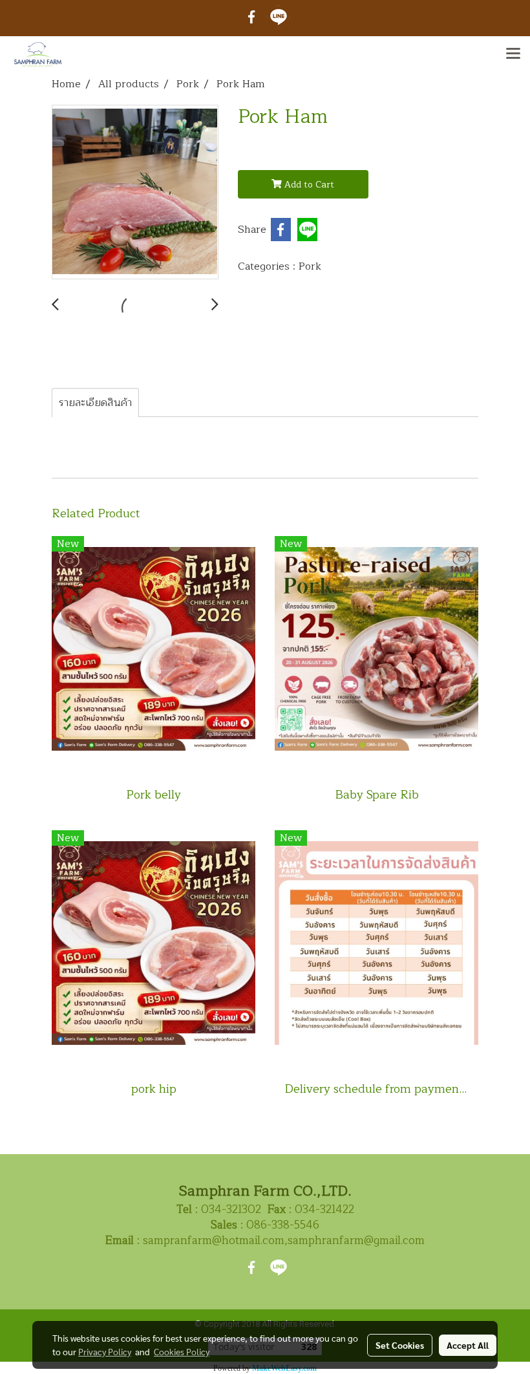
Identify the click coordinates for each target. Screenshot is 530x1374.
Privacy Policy (104, 1351)
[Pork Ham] (135, 192)
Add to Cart (308, 184)
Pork (310, 266)
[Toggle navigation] (513, 54)
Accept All (468, 1345)
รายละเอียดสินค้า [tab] (95, 402)
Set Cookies (400, 1345)
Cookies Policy (181, 1351)
